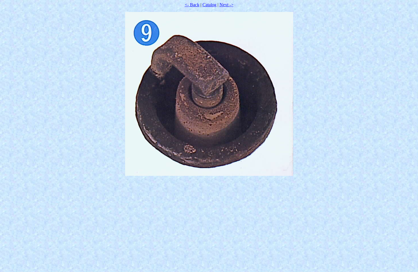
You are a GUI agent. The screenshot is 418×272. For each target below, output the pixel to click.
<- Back (192, 4)
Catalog (209, 4)
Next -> (226, 4)
